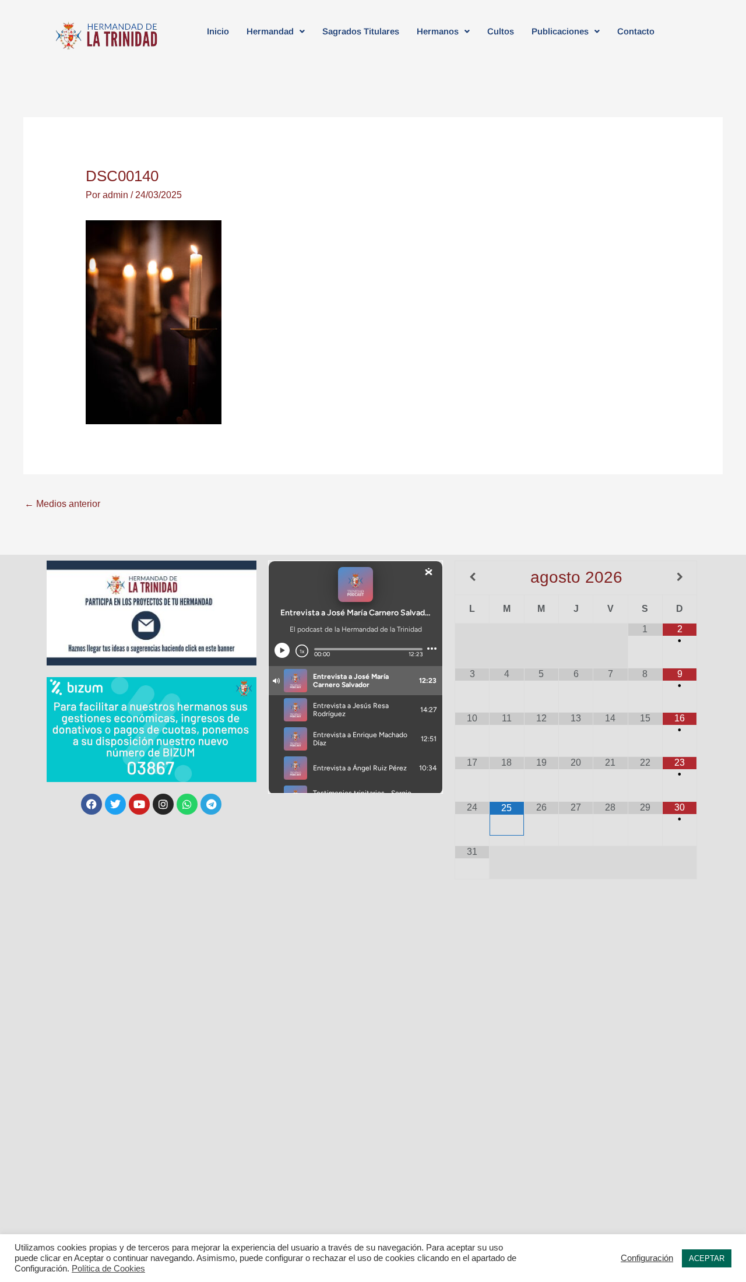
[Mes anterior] (472, 577)
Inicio (218, 31)
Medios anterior (62, 504)
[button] (276, 31)
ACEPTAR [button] (706, 1258)
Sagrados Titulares (360, 31)
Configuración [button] (647, 1258)
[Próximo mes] (679, 577)
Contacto (635, 31)
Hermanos (438, 31)
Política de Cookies (108, 1268)
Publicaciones (560, 31)
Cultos (500, 31)
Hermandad (270, 31)
